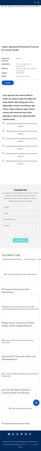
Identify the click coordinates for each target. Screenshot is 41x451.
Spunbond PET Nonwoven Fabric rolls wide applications (19, 357)
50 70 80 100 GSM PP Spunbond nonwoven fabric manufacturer (16, 391)
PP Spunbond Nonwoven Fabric (16, 423)
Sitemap (30, 444)
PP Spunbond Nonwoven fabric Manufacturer (16, 290)
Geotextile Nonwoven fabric (12, 259)
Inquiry (7, 83)
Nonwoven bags (29, 259)
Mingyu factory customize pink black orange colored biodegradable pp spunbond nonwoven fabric (18, 324)
